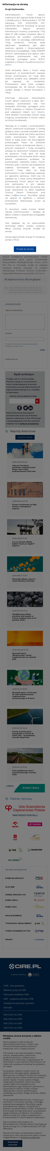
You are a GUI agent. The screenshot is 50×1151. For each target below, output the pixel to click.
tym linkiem (38, 112)
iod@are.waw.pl (19, 195)
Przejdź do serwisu (25, 249)
